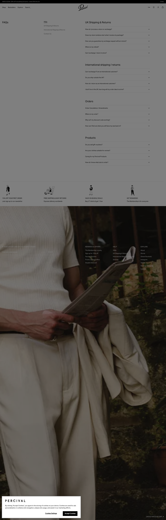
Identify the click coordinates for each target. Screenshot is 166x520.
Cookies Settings (51, 513)
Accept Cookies (70, 513)
